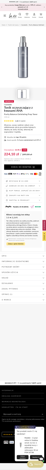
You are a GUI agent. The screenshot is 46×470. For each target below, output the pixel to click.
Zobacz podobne (22, 457)
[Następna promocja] (44, 7)
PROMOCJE (44, 225)
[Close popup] (42, 429)
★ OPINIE (44, 236)
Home (3, 25)
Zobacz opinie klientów (15, 244)
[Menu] (5, 16)
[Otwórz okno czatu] (41, 459)
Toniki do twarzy (13, 25)
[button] (20, 16)
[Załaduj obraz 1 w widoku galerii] (21, 93)
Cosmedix (8, 105)
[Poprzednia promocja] (2, 7)
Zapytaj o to (36, 457)
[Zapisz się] (43, 414)
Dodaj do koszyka (21, 167)
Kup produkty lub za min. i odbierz (23, 7)
